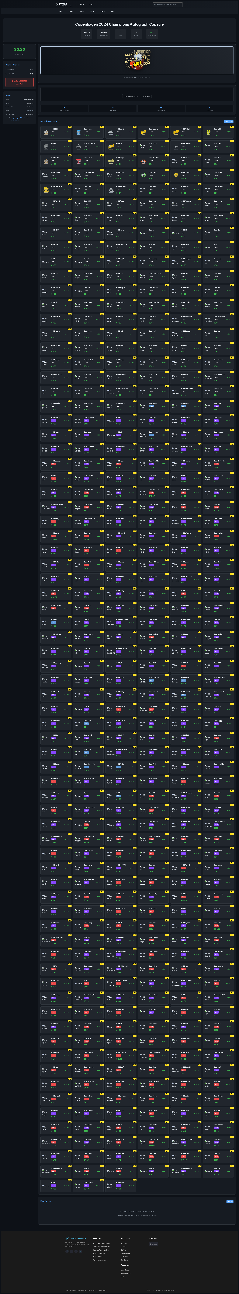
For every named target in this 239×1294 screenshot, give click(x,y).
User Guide (125, 1270)
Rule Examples (126, 1273)
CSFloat (123, 1247)
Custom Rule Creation (101, 1250)
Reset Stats (146, 96)
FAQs (123, 1277)
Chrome (154, 1244)
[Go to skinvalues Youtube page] (80, 1251)
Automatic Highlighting (101, 1243)
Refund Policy (92, 1290)
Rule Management (99, 1260)
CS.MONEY (124, 1257)
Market (82, 4)
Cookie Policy (102, 1290)
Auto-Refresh (98, 1257)
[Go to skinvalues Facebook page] (67, 1251)
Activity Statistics (99, 1253)
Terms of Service (70, 1290)
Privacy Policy (81, 1290)
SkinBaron (124, 1260)
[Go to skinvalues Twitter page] (71, 1251)
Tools (91, 4)
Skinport (124, 1243)
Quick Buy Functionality (101, 1247)
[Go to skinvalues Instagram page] (76, 1251)
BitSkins (124, 1250)
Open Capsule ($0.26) (131, 96)
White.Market (126, 1253)
